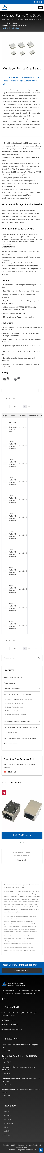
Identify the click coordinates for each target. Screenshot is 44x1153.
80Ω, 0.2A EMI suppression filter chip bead (13, 427)
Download (11, 772)
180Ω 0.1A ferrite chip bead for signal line (13, 553)
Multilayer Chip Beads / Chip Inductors (14, 25)
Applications (8, 1123)
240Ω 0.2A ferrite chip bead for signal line (13, 625)
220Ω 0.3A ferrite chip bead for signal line (13, 589)
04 (29, 406)
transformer (19, 950)
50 (36, 406)
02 (20, 406)
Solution (7, 1131)
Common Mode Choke (12, 688)
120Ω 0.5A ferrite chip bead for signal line (13, 499)
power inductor (29, 947)
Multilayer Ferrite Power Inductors (16, 714)
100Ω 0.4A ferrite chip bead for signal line (13, 463)
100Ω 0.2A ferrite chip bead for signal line (13, 445)
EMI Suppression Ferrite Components (17, 721)
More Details (22, 860)
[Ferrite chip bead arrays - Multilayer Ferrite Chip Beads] (6, 379)
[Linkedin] (7, 999)
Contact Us (34, 950)
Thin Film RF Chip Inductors (14, 703)
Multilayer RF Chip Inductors (14, 711)
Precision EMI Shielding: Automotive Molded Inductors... (18, 1068)
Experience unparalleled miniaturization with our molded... (21, 1079)
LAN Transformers (10, 733)
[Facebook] (2, 999)
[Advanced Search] (41, 1150)
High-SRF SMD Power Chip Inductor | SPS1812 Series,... (19, 1057)
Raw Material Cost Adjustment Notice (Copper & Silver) (20, 1046)
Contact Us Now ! (22, 970)
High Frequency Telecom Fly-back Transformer (20, 727)
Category (15, 23)
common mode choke (9, 950)
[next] (40, 390)
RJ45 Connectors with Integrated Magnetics (20, 738)
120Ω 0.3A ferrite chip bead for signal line (13, 481)
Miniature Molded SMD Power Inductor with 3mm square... (21, 1090)
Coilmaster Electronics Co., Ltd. (27, 1145)
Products (7, 1119)
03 (24, 406)
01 (15, 406)
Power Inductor (9, 683)
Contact (7, 1135)
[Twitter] (5, 999)
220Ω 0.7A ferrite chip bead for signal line (13, 607)
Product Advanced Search (13, 677)
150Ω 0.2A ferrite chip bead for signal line (13, 535)
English (39, 2)
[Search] (39, 658)
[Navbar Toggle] (40, 7)
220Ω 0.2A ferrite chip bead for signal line (13, 571)
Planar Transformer (10, 744)
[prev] (3, 390)
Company (7, 1115)
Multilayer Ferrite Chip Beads (11, 28)
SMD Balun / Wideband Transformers (17, 694)
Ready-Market (31, 1150)
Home (9, 23)
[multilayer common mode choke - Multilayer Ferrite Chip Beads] (17, 379)
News (6, 1127)
